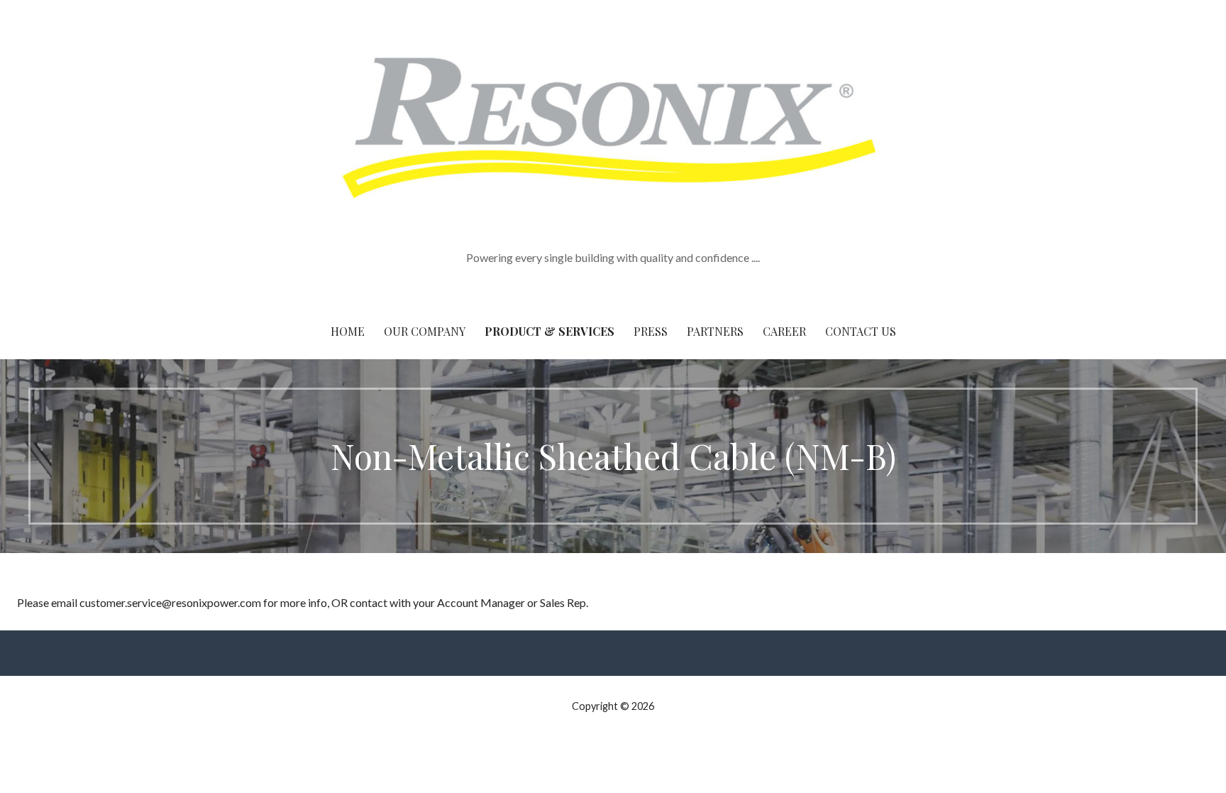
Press (651, 331)
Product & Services (549, 331)
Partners (715, 331)
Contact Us (860, 331)
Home (348, 331)
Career (784, 331)
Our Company (424, 331)
